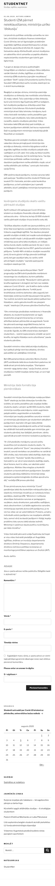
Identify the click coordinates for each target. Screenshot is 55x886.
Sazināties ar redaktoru (14, 782)
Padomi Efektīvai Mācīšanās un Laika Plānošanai (25, 817)
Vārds (7, 616)
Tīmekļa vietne (11, 642)
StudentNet (16, 4)
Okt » (42, 765)
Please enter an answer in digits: (19, 668)
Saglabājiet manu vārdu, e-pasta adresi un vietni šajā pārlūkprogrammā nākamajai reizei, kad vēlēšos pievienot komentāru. (27, 659)
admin (27, 16)
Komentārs (10, 580)
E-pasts (8, 629)
